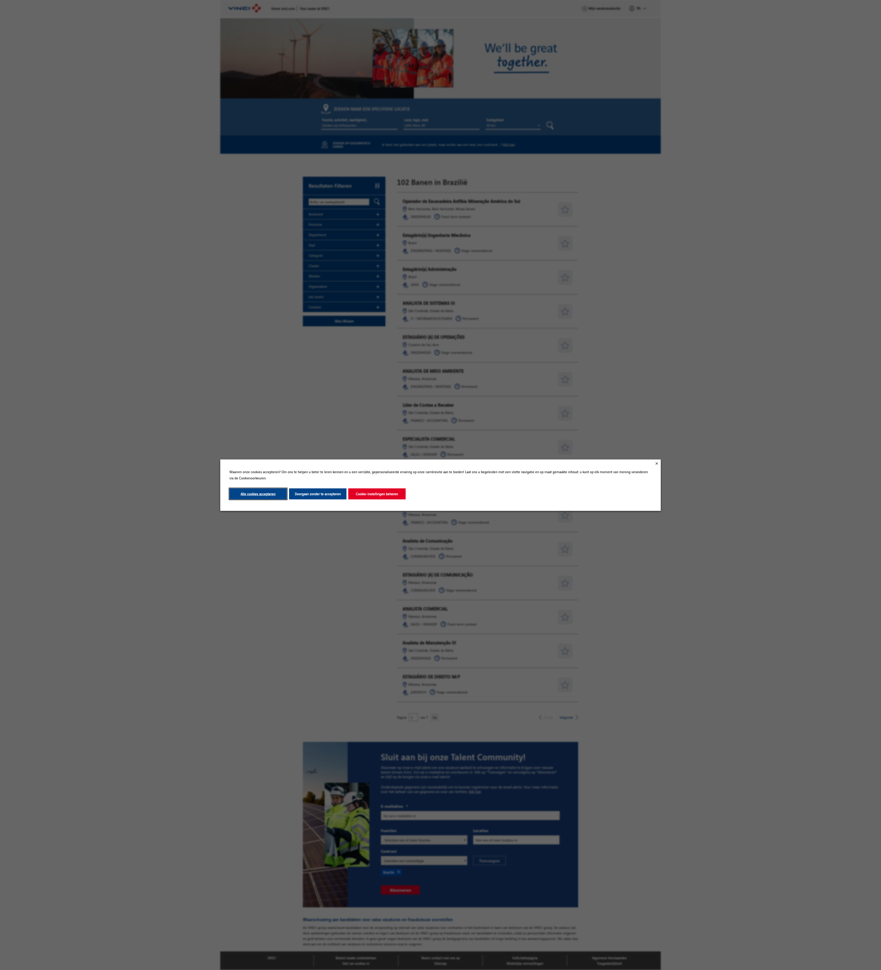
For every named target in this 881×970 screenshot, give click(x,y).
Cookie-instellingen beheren (377, 493)
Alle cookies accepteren (258, 493)
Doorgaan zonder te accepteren (318, 493)
